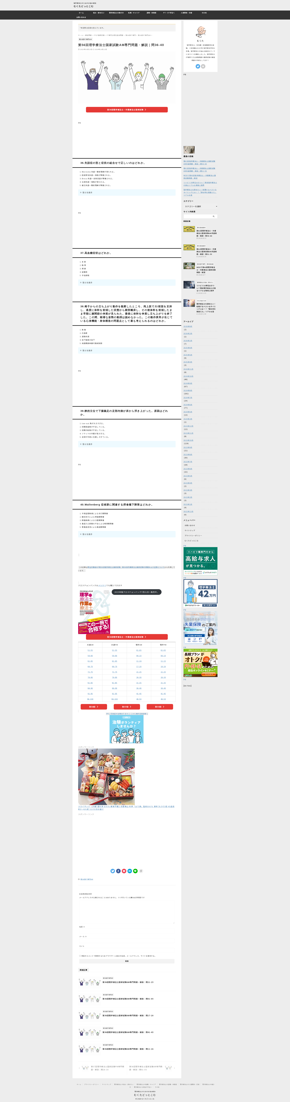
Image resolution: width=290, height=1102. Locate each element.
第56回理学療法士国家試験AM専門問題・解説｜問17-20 (128, 1015)
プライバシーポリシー (193, 535)
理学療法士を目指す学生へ (143, 1087)
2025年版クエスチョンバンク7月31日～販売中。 (136, 592)
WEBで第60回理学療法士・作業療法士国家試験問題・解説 (200, 176)
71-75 (90, 672)
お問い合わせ (81, 17)
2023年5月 (188, 476)
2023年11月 (188, 433)
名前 (82, 927)
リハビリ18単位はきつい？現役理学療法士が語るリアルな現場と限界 (200, 183)
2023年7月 (188, 461)
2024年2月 (188, 419)
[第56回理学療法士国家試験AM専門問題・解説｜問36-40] (129, 871)
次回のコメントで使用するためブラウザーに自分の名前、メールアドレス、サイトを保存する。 (118, 956)
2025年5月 (188, 355)
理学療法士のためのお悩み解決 (145, 1091)
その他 (204, 13)
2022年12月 (188, 511)
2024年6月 (188, 405)
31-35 (139, 683)
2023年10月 (188, 440)
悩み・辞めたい (98, 13)
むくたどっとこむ (84, 6)
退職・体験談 (151, 13)
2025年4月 (188, 362)
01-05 (139, 650)
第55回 (158, 706)
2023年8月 (188, 454)
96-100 (90, 699)
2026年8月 (188, 326)
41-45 (139, 693)
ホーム (81, 13)
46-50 (139, 699)
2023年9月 (188, 447)
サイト (82, 946)
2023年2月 (188, 497)
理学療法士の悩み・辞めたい (124, 1084)
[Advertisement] (127, 140)
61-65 (90, 661)
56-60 (90, 655)
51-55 (90, 650)
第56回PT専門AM (87, 879)
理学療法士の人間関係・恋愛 (189, 1084)
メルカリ (102, 585)
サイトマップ (190, 530)
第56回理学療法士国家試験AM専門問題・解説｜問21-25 (128, 982)
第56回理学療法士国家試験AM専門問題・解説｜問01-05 (128, 998)
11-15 (163, 661)
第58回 (92, 706)
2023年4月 (188, 483)
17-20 (139, 666)
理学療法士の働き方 (116, 13)
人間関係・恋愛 (186, 13)
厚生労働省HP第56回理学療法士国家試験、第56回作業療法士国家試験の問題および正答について (126, 567)
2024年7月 (188, 397)
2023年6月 (188, 469)
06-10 (139, 655)
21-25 (139, 672)
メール (83, 936)
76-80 (90, 677)
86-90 (90, 688)
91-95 (90, 693)
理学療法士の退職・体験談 (168, 1084)
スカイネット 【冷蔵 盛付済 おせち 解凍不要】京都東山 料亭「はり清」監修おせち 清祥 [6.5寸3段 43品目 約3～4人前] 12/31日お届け (126, 807)
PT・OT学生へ (169, 13)
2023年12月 (188, 426)
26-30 (139, 677)
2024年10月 (188, 376)
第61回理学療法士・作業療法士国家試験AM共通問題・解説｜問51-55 (199, 169)
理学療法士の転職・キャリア (146, 1084)
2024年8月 (188, 390)
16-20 (163, 666)
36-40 (139, 688)
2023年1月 (188, 504)
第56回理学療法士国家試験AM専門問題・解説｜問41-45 (128, 1032)
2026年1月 (188, 340)
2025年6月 (188, 348)
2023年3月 (188, 490)
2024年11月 (188, 369)
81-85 (90, 683)
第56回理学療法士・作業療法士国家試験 (125, 109)
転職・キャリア (134, 13)
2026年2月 (188, 333)
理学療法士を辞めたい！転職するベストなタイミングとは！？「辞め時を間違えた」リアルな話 (200, 192)
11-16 (139, 661)
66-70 (90, 666)
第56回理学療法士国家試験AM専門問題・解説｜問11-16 (128, 1049)
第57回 (125, 706)
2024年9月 (188, 383)
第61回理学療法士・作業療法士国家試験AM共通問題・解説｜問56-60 (199, 162)
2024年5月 (188, 412)
